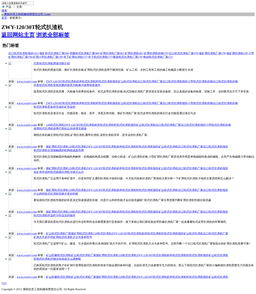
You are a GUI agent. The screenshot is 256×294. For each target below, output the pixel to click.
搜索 (4, 10)
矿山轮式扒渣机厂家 (58, 233)
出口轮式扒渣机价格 (225, 81)
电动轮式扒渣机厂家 (158, 56)
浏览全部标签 (53, 35)
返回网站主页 (18, 35)
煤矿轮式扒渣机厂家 (54, 53)
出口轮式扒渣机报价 (23, 53)
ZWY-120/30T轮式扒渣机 (61, 81)
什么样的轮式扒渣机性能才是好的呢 (56, 193)
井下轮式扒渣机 (100, 56)
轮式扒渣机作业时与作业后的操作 (54, 215)
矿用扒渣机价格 (156, 53)
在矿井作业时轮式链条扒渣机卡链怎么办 (59, 171)
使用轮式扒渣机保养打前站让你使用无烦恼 (60, 128)
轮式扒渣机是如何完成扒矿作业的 (54, 106)
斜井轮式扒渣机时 (87, 81)
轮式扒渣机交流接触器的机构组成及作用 (59, 150)
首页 (4, 17)
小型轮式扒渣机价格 (200, 81)
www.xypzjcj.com (27, 81)
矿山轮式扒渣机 (128, 81)
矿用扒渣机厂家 (112, 53)
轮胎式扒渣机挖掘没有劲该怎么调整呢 (57, 258)
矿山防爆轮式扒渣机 (58, 255)
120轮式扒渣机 (55, 124)
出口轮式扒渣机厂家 (183, 53)
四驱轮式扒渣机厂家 (84, 53)
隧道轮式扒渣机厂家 (127, 56)
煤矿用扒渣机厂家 (212, 53)
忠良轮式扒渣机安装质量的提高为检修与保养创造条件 (67, 85)
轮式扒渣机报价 (108, 81)
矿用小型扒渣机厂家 (48, 56)
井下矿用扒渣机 (75, 56)
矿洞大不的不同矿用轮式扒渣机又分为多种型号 (63, 237)
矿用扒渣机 (134, 53)
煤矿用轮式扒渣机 (57, 146)
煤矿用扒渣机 (237, 53)
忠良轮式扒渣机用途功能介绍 (52, 63)
